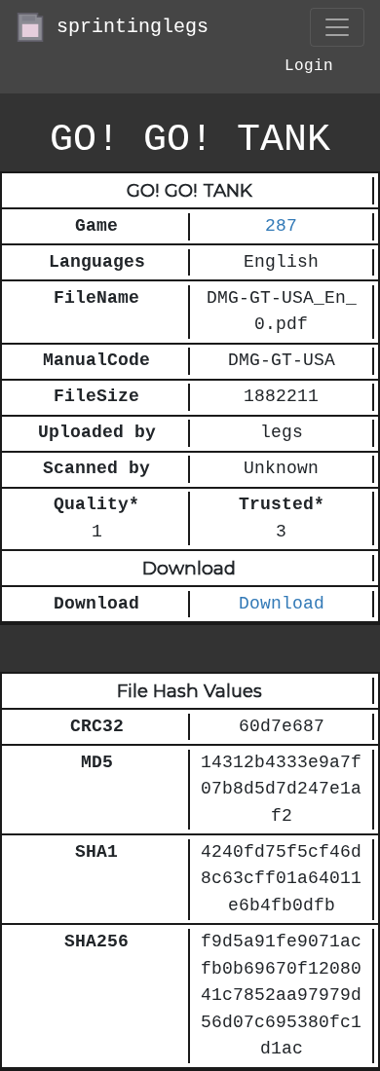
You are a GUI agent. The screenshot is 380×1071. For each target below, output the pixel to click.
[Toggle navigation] (337, 27)
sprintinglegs (127, 27)
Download (281, 603)
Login (309, 66)
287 (281, 226)
